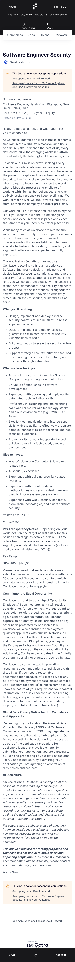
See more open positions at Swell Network (37, 920)
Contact (61, 955)
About (12, 6)
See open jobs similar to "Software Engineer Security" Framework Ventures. (38, 85)
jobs (31, 35)
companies (15, 35)
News (12, 955)
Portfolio (60, 6)
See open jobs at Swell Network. (31, 78)
